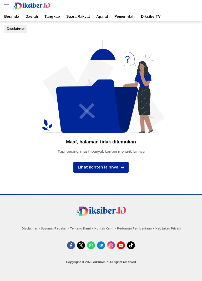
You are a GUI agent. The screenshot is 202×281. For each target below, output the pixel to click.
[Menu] (5, 6)
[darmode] (196, 6)
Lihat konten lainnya (98, 167)
